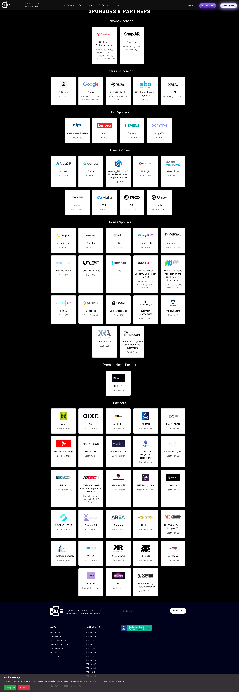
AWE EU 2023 (90, 648)
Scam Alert (54, 652)
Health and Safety (56, 648)
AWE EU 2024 (90, 640)
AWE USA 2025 (91, 636)
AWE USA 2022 (91, 660)
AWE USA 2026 (91, 632)
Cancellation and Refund (59, 644)
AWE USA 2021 (91, 664)
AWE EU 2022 (90, 656)
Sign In (190, 5)
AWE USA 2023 (91, 652)
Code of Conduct (56, 636)
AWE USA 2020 (91, 668)
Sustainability (55, 632)
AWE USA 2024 (91, 644)
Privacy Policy (55, 656)
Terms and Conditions (58, 640)
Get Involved (207, 5)
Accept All (10, 687)
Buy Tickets (228, 5)
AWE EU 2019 (90, 672)
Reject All (24, 687)
